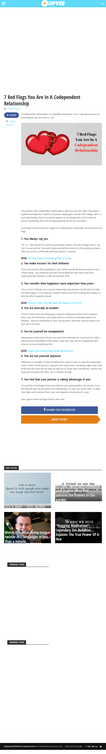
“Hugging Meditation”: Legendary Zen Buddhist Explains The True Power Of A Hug (77, 532)
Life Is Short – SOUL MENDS (25, 506)
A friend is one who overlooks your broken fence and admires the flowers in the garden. (78, 493)
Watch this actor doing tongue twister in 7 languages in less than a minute (27, 537)
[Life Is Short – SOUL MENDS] (27, 488)
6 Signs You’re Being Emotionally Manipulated (50, 350)
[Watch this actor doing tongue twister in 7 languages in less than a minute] (27, 527)
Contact (7, 751)
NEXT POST (59, 419)
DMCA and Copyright (73, 746)
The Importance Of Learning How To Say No (49, 258)
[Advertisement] (53, 29)
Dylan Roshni (14, 109)
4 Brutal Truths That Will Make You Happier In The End (54, 302)
